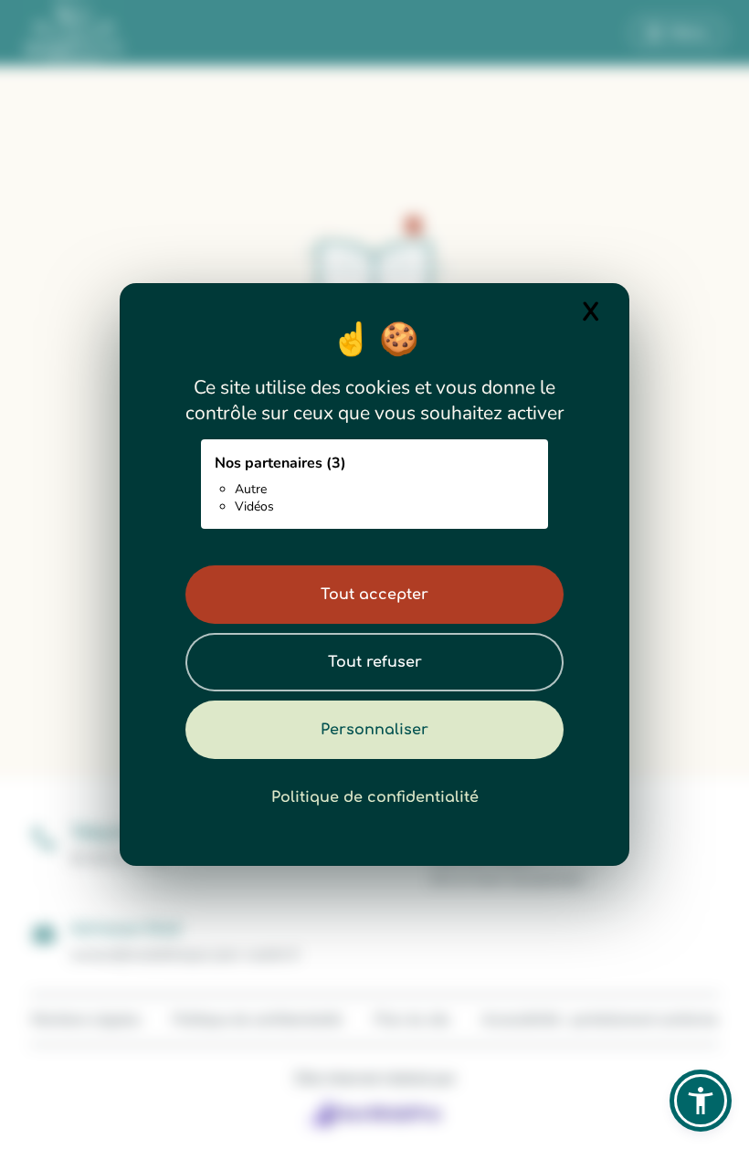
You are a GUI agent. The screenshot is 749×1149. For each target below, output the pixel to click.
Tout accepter (374, 594)
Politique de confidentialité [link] (375, 797)
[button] (700, 1100)
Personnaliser (374, 730)
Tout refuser (375, 662)
